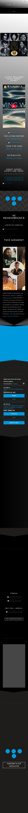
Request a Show (14, 422)
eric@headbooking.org (14, 735)
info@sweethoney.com (14, 775)
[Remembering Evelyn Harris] (10, 228)
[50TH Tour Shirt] (7, 182)
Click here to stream (14, 139)
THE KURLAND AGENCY (14, 710)
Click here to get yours (14, 179)
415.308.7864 (16, 733)
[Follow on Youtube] (14, 203)
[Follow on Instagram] (20, 198)
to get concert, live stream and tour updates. (12, 380)
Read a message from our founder (14, 28)
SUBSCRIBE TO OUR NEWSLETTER (14, 765)
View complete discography (14, 619)
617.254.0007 (16, 716)
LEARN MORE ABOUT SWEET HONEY (14, 527)
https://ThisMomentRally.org (11, 316)
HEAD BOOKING (14, 727)
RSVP (14, 399)
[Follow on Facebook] (8, 198)
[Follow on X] (14, 198)
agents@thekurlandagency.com (14, 718)
